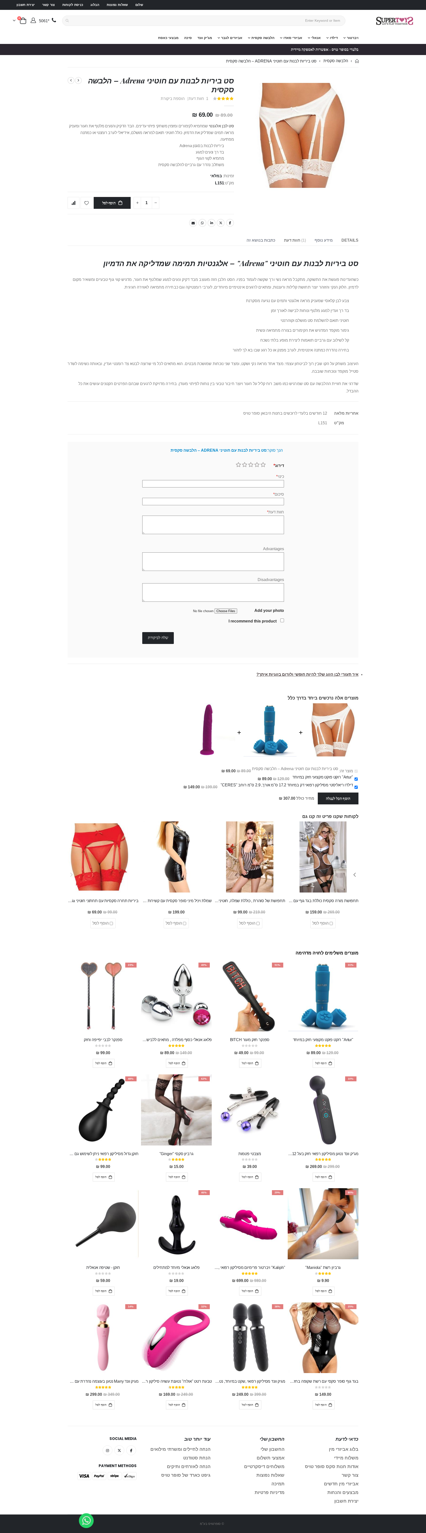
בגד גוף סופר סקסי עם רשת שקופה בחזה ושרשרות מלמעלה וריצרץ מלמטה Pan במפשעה (323, 1381)
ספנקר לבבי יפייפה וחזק (103, 1040)
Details (349, 240)
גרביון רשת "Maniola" (323, 1267)
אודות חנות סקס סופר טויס (331, 1466)
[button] (355, 875)
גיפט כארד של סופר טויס (186, 1475)
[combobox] (203, 21)
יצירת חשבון (26, 5)
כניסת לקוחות (72, 5)
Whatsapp (202, 223)
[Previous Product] (78, 80)
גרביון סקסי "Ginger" (177, 1154)
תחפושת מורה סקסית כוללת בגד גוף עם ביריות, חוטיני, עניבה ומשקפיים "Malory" (323, 901)
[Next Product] (71, 80)
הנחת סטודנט (197, 1457)
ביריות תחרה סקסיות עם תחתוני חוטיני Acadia (103, 901)
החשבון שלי (272, 1449)
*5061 (44, 21)
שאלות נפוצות (117, 5)
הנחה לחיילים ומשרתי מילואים (180, 1449)
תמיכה (277, 1483)
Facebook (230, 223)
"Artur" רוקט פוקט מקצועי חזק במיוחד (322, 777)
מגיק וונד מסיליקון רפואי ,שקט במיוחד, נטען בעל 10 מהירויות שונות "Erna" (249, 1381)
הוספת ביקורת (173, 99)
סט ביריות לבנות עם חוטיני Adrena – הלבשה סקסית (295, 769)
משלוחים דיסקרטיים (264, 1466)
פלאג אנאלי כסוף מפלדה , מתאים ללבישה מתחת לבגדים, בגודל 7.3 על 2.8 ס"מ (176, 1040)
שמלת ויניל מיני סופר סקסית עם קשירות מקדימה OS (176, 901)
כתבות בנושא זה (261, 240)
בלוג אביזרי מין (343, 1449)
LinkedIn (211, 223)
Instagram (107, 1450)
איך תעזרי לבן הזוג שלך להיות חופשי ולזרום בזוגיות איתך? (307, 674)
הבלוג (94, 5)
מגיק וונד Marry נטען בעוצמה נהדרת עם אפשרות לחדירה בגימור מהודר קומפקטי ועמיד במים (103, 1381)
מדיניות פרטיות (269, 1492)
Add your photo (269, 610)
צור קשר (48, 5)
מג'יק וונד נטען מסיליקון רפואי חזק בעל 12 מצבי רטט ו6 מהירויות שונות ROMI (323, 1154)
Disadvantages (271, 580)
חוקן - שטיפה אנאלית (103, 1267)
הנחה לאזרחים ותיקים (189, 1466)
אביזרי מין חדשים (341, 1483)
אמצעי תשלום (270, 1457)
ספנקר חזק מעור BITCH (250, 1040)
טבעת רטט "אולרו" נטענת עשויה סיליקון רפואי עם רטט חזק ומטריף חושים (176, 1381)
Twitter (221, 223)
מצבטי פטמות (249, 1154)
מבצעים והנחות (342, 1492)
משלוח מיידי (346, 1457)
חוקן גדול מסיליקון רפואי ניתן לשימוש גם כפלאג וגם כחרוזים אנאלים (103, 1154)
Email (193, 223)
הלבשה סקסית (335, 61)
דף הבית (356, 61)
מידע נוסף (324, 240)
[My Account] (33, 21)
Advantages (273, 549)
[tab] (349, 240)
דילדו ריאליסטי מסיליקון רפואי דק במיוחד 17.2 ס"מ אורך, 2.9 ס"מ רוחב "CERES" (287, 785)
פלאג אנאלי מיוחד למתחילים (176, 1267)
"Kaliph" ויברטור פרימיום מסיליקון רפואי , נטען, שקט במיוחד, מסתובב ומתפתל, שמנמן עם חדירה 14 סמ (249, 1267)
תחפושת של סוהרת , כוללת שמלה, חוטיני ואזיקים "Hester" (249, 901)
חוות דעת (294, 240)
